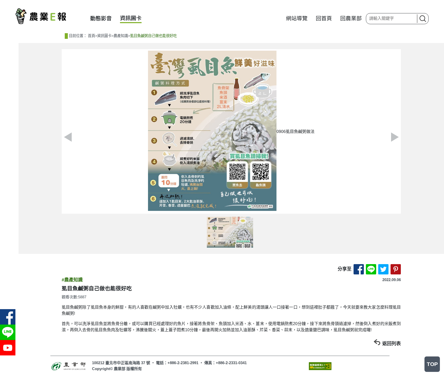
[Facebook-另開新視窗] (7, 317)
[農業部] (69, 366)
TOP (432, 364)
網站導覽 (297, 18)
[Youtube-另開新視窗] (7, 347)
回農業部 (351, 18)
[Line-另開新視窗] (7, 332)
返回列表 (391, 343)
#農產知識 (72, 279)
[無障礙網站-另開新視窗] (320, 365)
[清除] (411, 18)
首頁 (91, 36)
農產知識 (121, 36)
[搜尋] (422, 18)
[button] (394, 137)
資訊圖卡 (131, 18)
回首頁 (324, 18)
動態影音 (101, 18)
